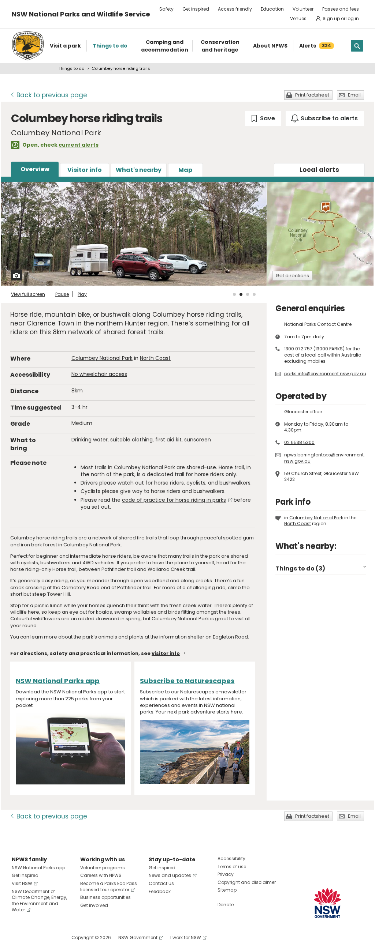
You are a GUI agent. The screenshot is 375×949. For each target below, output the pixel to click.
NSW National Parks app (58, 680)
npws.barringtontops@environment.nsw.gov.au (324, 458)
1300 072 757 (298, 349)
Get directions (292, 275)
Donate (226, 904)
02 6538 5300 (299, 442)
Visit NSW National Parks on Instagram (34, 937)
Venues (298, 18)
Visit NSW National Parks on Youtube (50, 937)
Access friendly (235, 9)
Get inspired (195, 9)
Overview (35, 169)
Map (185, 170)
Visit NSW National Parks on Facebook (18, 937)
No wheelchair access (99, 374)
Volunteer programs (102, 868)
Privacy (226, 874)
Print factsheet (312, 94)
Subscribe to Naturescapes (187, 680)
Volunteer (303, 9)
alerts (319, 169)
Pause (62, 294)
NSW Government (137, 937)
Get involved (94, 905)
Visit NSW (22, 883)
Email (354, 94)
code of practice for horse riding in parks (174, 500)
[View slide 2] (241, 294)
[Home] (28, 45)
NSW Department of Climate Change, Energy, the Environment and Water (39, 900)
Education (272, 9)
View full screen (28, 294)
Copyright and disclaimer (247, 882)
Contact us (161, 883)
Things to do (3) (300, 568)
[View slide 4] (254, 294)
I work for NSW (185, 937)
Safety (166, 9)
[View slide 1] (234, 294)
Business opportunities (105, 897)
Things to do (71, 68)
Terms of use (232, 866)
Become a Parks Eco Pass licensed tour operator (108, 886)
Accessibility (231, 858)
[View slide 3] (247, 294)
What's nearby (138, 170)
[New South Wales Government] (327, 903)
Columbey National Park (102, 358)
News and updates (170, 875)
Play (82, 294)
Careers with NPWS (101, 875)
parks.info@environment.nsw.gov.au (325, 373)
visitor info (166, 653)
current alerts (79, 144)
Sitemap (227, 890)
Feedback (160, 891)
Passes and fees (340, 9)
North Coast (155, 358)
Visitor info (84, 170)
